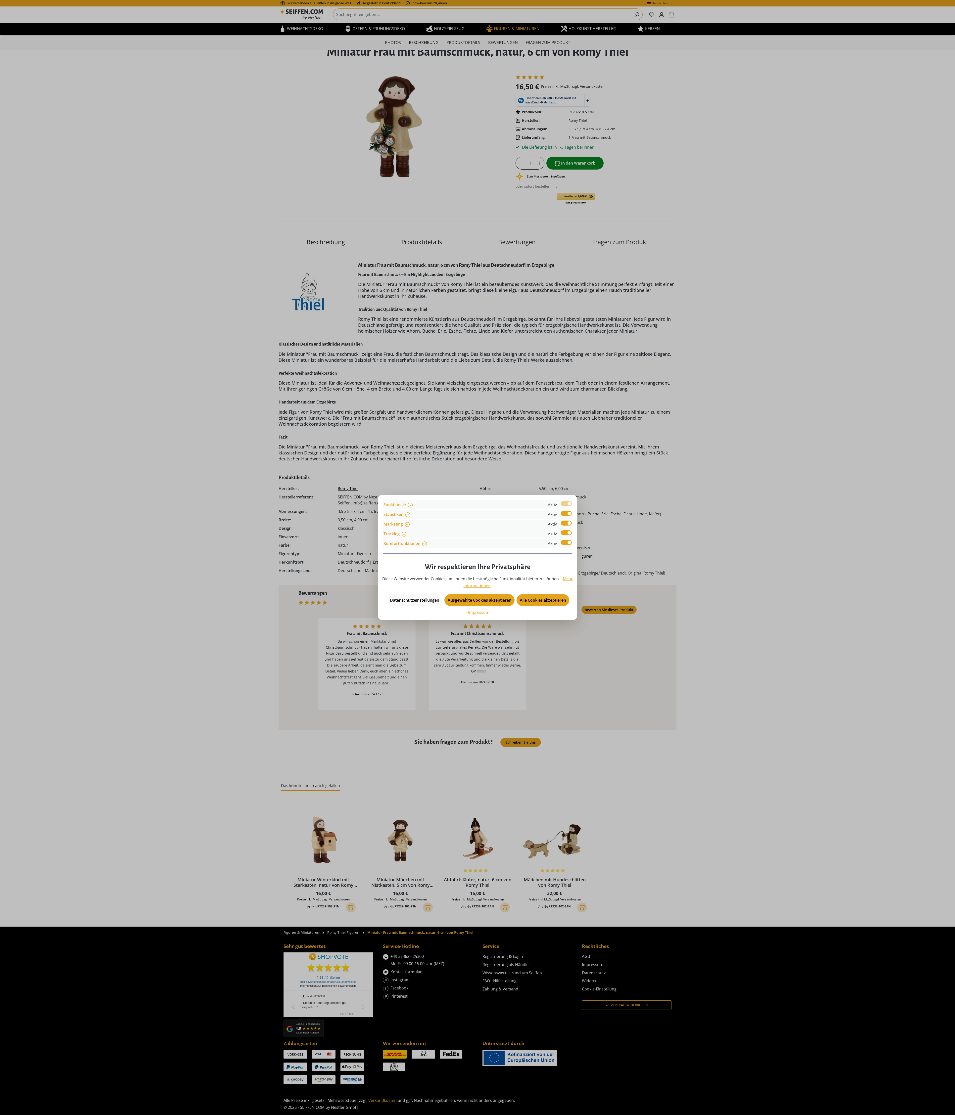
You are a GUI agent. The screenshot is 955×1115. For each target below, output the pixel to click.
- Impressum (477, 612)
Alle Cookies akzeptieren (543, 600)
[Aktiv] (566, 503)
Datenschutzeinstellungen (414, 600)
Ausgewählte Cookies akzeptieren (479, 600)
